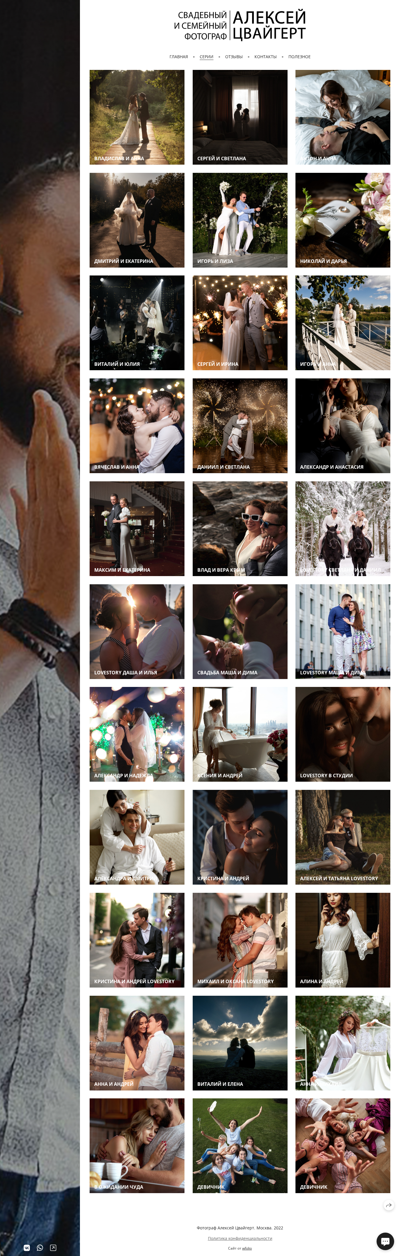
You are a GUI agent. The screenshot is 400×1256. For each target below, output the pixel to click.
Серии (206, 56)
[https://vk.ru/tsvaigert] (27, 1247)
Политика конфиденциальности (240, 1238)
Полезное (299, 56)
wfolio (247, 1248)
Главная (179, 56)
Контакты (265, 56)
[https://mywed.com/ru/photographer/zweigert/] (53, 1247)
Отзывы (234, 56)
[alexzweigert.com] (240, 25)
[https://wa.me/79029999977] (40, 1247)
